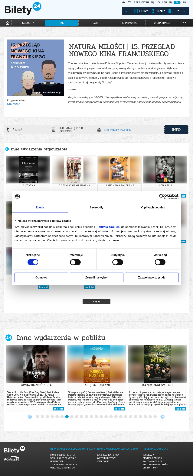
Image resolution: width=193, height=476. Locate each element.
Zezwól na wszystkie (151, 277)
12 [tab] (91, 417)
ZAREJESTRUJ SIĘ (144, 2)
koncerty (28, 22)
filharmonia (129, 22)
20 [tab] (131, 417)
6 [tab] (62, 417)
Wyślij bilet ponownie (63, 458)
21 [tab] (136, 417)
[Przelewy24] (11, 462)
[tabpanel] (35, 378)
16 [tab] (111, 417)
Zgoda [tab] (40, 207)
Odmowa (41, 277)
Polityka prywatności (155, 464)
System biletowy (106, 458)
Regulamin (149, 455)
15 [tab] (106, 417)
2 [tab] (42, 417)
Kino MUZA (13, 103)
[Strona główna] (23, 13)
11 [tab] (87, 417)
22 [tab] (140, 417)
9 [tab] (77, 417)
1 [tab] (38, 417)
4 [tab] (52, 417)
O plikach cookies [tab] (153, 207)
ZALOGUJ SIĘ (164, 2)
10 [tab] (82, 417)
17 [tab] (116, 417)
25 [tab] (155, 417)
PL (176, 2)
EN (184, 2)
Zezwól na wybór (96, 277)
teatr (95, 22)
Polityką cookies (107, 226)
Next (162, 417)
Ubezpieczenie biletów (62, 468)
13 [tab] (96, 417)
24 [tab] (150, 417)
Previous (30, 417)
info (176, 129)
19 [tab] (126, 417)
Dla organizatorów (107, 455)
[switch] (75, 262)
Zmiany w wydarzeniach (63, 464)
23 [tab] (145, 417)
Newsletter (57, 461)
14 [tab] (101, 417)
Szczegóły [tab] (96, 207)
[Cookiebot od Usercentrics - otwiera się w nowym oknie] (162, 196)
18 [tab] (121, 417)
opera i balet (162, 22)
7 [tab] (67, 417)
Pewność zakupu (152, 458)
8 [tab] (72, 417)
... (183, 22)
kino (61, 22)
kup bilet (43, 287)
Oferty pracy (150, 468)
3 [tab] (47, 417)
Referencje (102, 461)
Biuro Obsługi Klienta (62, 455)
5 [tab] (57, 417)
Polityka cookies (152, 461)
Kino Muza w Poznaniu (117, 129)
